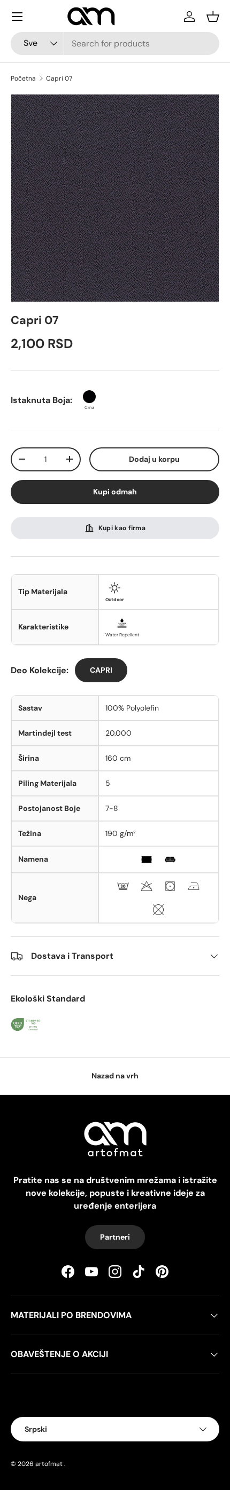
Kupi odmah (115, 491)
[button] (213, 16)
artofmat (49, 1464)
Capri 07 (59, 78)
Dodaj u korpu (154, 459)
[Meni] (17, 16)
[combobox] (115, 43)
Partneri (115, 1237)
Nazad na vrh (115, 1076)
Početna (23, 78)
